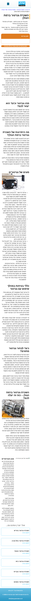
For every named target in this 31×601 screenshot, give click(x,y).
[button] (8, 4)
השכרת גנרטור (20, 9)
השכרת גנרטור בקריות (21, 571)
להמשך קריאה (25, 532)
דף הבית (28, 9)
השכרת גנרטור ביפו (22, 561)
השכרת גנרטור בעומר (21, 551)
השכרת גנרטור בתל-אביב (20, 541)
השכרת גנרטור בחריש (21, 530)
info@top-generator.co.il (15, 598)
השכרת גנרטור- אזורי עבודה (8, 9)
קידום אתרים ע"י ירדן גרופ (15, 590)
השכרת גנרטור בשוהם (21, 582)
